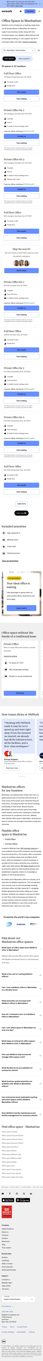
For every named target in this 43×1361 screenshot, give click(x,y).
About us (5, 1232)
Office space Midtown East (11, 1154)
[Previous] (3, 4)
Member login (7, 1283)
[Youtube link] (3, 1194)
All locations (6, 1306)
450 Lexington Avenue (28, 848)
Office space (15, 1187)
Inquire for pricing (10, 656)
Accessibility (21, 1332)
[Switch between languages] (21, 11)
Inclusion (5, 1235)
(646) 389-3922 (7, 1312)
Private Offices (10, 839)
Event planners (7, 1267)
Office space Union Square (11, 1173)
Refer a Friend (7, 1264)
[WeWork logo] (7, 11)
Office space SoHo (8, 1166)
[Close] (40, 4)
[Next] (5, 4)
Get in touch (21, 271)
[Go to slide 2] (20, 776)
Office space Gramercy (10, 1147)
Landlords (5, 1260)
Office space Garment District (12, 1143)
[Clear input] (32, 50)
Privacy (4, 1327)
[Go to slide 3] (22, 776)
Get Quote (20, 693)
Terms (12, 1327)
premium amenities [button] (29, 42)
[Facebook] (10, 1194)
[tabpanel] (21, 285)
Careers (5, 1238)
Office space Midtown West (12, 1158)
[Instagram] (17, 1194)
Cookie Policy (22, 1327)
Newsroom (6, 1241)
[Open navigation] (39, 11)
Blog (3, 1244)
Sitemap (32, 1332)
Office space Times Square (11, 1169)
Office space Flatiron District (12, 1139)
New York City (38, 1187)
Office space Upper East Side (12, 1177)
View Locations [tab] (24, 59)
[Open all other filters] (38, 50)
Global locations (8, 1229)
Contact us (6, 1280)
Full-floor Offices (11, 844)
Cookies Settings (8, 1332)
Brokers (5, 1257)
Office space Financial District (12, 1135)
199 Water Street (27, 866)
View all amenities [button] (10, 561)
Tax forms (5, 1289)
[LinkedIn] (31, 1194)
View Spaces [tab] (9, 59)
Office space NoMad (9, 1162)
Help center (6, 1286)
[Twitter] (24, 1194)
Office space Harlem (9, 1151)
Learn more (19, 6)
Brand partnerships (9, 1270)
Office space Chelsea (9, 1132)
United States (26, 1187)
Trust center (6, 1248)
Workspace (5, 1187)
